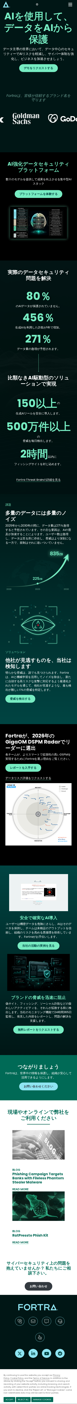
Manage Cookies (42, 1399)
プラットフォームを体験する (38, 194)
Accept (9, 1399)
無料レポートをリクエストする (38, 1030)
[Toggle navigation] (70, 4)
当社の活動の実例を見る (38, 946)
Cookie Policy (16, 1378)
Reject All (23, 1399)
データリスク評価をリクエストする (28, 778)
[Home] (6, 4)
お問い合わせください (38, 1086)
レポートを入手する (23, 768)
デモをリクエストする (38, 68)
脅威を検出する (20, 699)
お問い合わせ (38, 1286)
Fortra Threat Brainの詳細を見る (38, 480)
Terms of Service (41, 1378)
